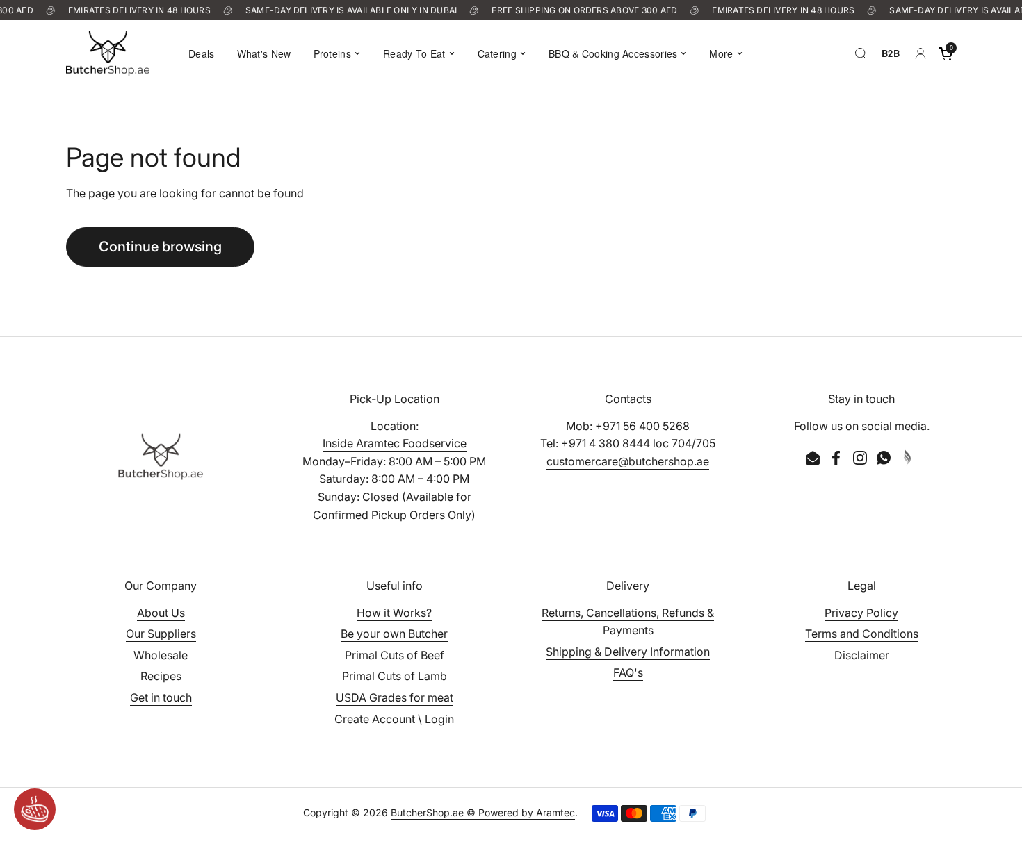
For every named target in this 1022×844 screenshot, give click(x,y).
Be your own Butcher (394, 633)
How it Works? (394, 613)
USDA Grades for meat (394, 697)
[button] (945, 53)
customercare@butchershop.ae (627, 461)
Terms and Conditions (861, 633)
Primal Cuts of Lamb (394, 676)
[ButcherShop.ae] (107, 53)
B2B (891, 53)
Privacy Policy (861, 613)
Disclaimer (861, 655)
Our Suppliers (161, 633)
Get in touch (161, 697)
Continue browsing (160, 246)
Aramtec (555, 812)
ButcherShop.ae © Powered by (463, 812)
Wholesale (160, 655)
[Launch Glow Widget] (35, 809)
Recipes (160, 676)
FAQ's (628, 672)
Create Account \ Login (394, 719)
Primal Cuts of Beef (394, 655)
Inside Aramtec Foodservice (395, 443)
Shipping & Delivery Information (628, 652)
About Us (161, 613)
